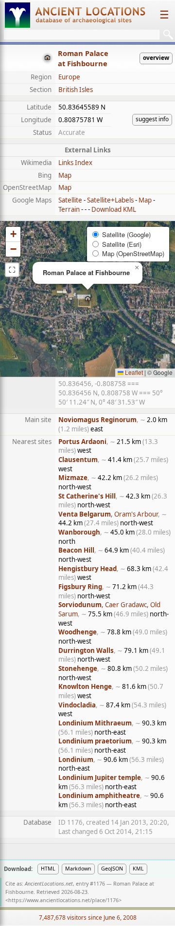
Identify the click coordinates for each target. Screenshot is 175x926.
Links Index (75, 162)
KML (138, 868)
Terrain (69, 209)
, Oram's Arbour (108, 514)
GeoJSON (112, 868)
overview (156, 58)
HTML (48, 868)
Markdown (78, 868)
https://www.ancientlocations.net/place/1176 (63, 900)
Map (64, 175)
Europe (69, 77)
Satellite (70, 200)
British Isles (75, 89)
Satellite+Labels (110, 200)
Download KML (113, 209)
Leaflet (133, 372)
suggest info (152, 119)
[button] (88, 299)
